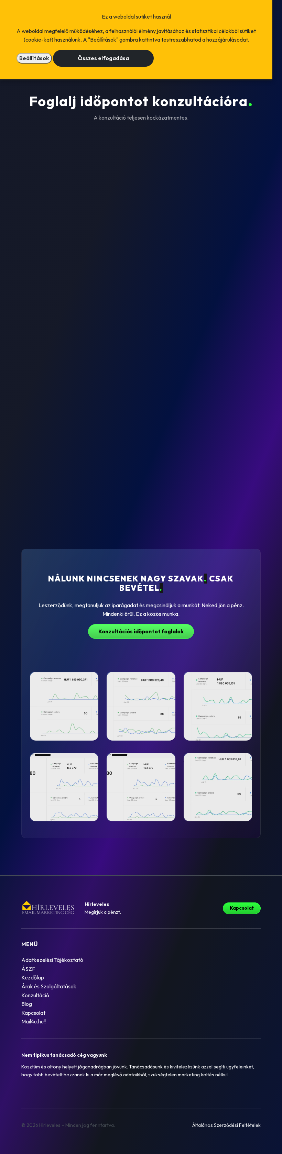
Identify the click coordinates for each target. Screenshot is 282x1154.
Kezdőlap (32, 977)
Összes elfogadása (103, 58)
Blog (26, 1003)
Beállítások (34, 58)
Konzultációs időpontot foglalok (141, 631)
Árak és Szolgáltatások (48, 986)
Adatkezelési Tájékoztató (52, 959)
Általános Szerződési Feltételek (226, 1125)
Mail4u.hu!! (33, 1021)
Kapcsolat (242, 908)
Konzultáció (35, 995)
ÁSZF (28, 968)
